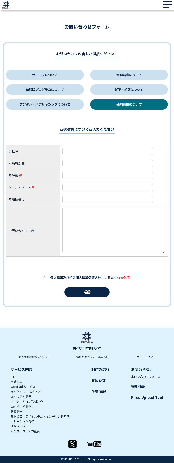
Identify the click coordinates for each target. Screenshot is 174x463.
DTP (13, 377)
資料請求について (129, 75)
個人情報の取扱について (33, 357)
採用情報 (138, 386)
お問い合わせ (142, 369)
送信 (87, 291)
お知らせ (98, 380)
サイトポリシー (146, 357)
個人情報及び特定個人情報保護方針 (75, 277)
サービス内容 (21, 369)
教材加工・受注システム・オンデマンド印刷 (40, 417)
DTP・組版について (129, 89)
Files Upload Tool (147, 397)
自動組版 (16, 382)
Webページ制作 (21, 407)
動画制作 (16, 412)
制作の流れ (100, 369)
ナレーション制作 (22, 421)
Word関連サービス (23, 387)
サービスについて (45, 75)
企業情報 (98, 391)
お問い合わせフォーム (146, 377)
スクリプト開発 (21, 397)
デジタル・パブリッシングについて (44, 104)
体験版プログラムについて (45, 89)
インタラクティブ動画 (25, 431)
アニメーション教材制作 (27, 402)
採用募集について (129, 104)
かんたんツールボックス (27, 392)
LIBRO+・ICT (19, 426)
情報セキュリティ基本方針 (92, 357)
